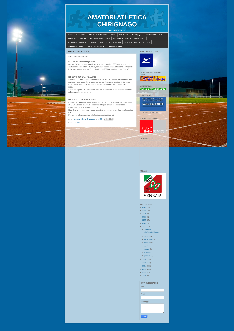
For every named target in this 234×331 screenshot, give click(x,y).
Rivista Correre (97, 42)
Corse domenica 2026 (153, 34)
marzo (147, 249)
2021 (144, 223)
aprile (146, 246)
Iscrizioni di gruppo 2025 (77, 42)
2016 (144, 269)
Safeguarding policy (75, 46)
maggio (147, 243)
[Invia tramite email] (105, 119)
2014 (144, 276)
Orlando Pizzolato (114, 42)
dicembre (148, 229)
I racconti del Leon (115, 46)
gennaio (147, 255)
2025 (144, 210)
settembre (148, 239)
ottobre (147, 236)
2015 (144, 272)
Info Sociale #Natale (151, 232)
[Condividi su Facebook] (110, 119)
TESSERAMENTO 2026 (100, 38)
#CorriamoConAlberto (76, 34)
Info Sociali (123, 34)
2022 (144, 220)
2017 (144, 266)
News (113, 34)
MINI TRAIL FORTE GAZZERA (137, 42)
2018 (144, 263)
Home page (136, 34)
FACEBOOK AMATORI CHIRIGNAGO (129, 38)
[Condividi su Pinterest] (112, 119)
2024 (144, 214)
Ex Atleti (83, 38)
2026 (144, 207)
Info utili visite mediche (98, 34)
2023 (144, 217)
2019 (144, 259)
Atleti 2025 (72, 38)
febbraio (147, 252)
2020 (144, 227)
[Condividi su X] (107, 119)
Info (78, 122)
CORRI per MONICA (95, 46)
